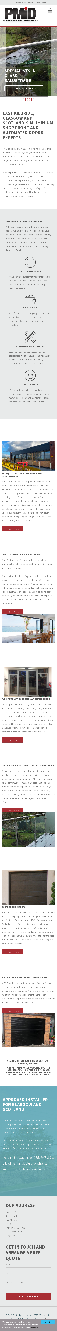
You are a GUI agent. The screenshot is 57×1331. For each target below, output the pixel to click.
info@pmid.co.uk (13, 1235)
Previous (3, 61)
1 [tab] (24, 99)
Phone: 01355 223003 (24, 3)
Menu (50, 8)
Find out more (10, 529)
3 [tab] (32, 99)
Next (54, 61)
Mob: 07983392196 (43, 3)
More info (35, 1328)
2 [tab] (28, 99)
